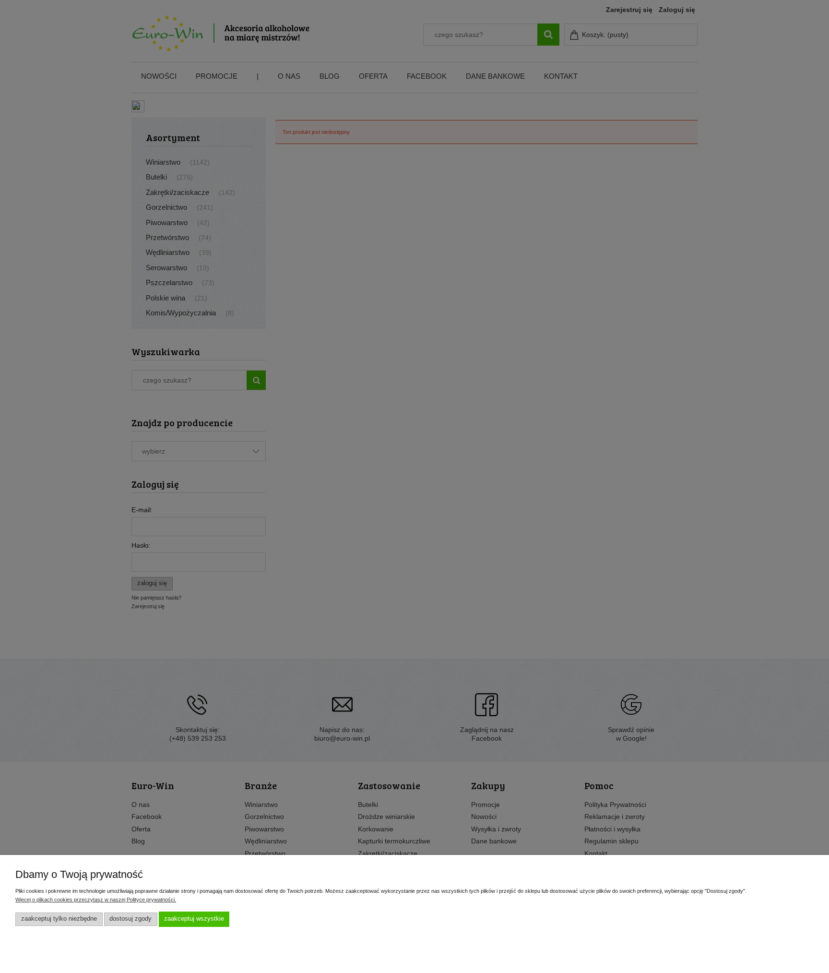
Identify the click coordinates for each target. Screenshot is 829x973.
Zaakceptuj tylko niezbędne (59, 918)
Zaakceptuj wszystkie (194, 918)
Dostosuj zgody (130, 918)
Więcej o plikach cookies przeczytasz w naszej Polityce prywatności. (95, 899)
